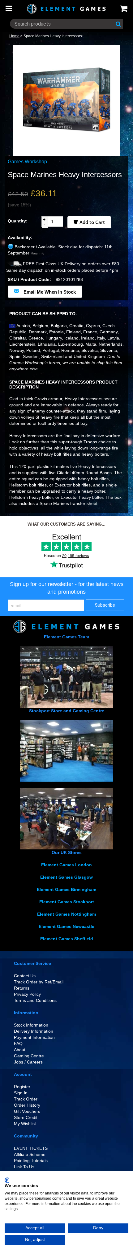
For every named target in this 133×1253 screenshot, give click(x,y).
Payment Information (34, 1037)
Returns (21, 988)
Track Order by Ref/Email (38, 981)
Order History (27, 1105)
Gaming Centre (29, 1055)
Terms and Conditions (35, 1000)
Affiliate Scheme (29, 1154)
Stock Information (31, 1025)
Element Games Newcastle (66, 926)
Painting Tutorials (31, 1160)
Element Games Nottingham (66, 914)
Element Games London (66, 864)
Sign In (21, 1092)
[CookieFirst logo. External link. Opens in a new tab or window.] (7, 1180)
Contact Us (25, 975)
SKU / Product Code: (29, 279)
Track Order (25, 1098)
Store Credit (25, 1117)
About (19, 1049)
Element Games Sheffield (66, 938)
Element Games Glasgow (66, 877)
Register (22, 1086)
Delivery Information (33, 1031)
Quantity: (18, 220)
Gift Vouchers (27, 1111)
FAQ (18, 1043)
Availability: (20, 237)
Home (14, 36)
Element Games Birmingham (66, 889)
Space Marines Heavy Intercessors (53, 36)
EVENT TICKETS (31, 1148)
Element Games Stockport (66, 901)
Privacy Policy (27, 994)
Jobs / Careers (28, 1062)
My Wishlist (25, 1123)
